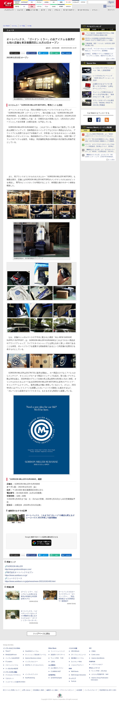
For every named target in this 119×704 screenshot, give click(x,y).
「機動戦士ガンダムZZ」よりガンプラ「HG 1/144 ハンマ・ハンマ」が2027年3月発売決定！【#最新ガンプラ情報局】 (99, 156)
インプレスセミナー (31, 661)
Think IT (7, 651)
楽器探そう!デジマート (58, 654)
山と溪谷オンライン (57, 668)
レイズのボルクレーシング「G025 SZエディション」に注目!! (103, 78)
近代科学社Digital (56, 678)
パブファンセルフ (97, 664)
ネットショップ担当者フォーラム (35, 654)
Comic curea (95, 654)
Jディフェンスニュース (78, 654)
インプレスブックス (31, 674)
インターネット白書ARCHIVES (15, 682)
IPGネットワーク (94, 668)
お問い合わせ (26, 690)
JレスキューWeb (76, 661)
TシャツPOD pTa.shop (99, 671)
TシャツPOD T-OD (57, 658)
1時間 (85, 29)
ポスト (16, 53)
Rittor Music (52, 648)
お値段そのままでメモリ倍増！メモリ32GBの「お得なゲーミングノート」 (103, 86)
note (56, 53)
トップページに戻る (41, 634)
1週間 (103, 29)
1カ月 (111, 29)
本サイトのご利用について (11, 690)
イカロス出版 (73, 648)
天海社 (93, 651)
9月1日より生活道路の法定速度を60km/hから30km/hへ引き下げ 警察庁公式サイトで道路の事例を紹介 (99, 40)
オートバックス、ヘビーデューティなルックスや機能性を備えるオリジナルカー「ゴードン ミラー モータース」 (29, 615)
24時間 (94, 29)
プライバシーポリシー (67, 690)
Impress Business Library (33, 658)
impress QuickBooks (97, 658)
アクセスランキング (94, 26)
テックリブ (72, 678)
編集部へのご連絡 (52, 690)
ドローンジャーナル (11, 665)
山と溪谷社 (51, 665)
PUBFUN (92, 661)
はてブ (45, 53)
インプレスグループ (90, 690)
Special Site (91, 63)
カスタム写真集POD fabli (99, 674)
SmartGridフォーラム (32, 651)
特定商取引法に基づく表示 (107, 690)
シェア (33, 53)
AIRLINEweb (75, 651)
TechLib (73, 681)
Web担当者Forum (11, 654)
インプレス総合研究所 (12, 658)
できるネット (9, 678)
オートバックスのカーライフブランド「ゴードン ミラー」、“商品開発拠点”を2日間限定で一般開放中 (67, 596)
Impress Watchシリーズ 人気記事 (99, 127)
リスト (23, 53)
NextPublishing (30, 678)
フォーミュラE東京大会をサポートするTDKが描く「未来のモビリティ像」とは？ (103, 94)
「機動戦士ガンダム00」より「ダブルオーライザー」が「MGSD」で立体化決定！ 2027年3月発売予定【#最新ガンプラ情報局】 (100, 151)
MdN (70, 668)
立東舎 (53, 661)
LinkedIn (68, 53)
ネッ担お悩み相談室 (11, 668)
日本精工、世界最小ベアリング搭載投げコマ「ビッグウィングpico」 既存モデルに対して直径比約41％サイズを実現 (100, 56)
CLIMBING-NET (56, 671)
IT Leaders (8, 661)
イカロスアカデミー (77, 665)
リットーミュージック (58, 651)
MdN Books (74, 671)
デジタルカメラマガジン (13, 675)
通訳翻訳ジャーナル (77, 658)
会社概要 (79, 690)
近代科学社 (51, 675)
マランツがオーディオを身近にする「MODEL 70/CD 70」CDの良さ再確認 (103, 102)
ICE (90, 648)
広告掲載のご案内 (38, 690)
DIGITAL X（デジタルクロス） (34, 665)
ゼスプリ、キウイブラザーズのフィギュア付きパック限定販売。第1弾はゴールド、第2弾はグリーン (100, 146)
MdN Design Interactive (78, 675)
